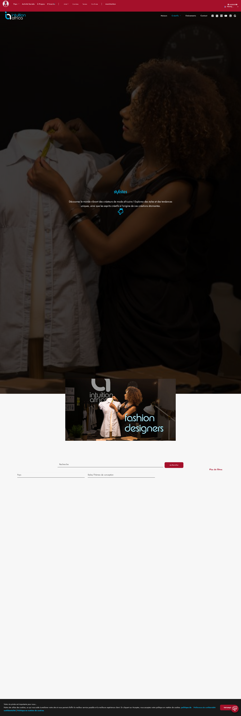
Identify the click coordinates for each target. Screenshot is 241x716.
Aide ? (66, 4)
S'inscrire (51, 4)
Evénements (191, 15)
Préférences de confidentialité (205, 707)
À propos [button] (41, 4)
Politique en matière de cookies (30, 710)
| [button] (58, 3)
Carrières (76, 4)
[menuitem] (16, 4)
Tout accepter (228, 707)
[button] (213, 16)
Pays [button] (15, 4)
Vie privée (94, 4)
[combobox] (50, 475)
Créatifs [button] (175, 15)
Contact (204, 15)
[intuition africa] (15, 16)
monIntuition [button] (110, 4)
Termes (85, 4)
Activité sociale (28, 4)
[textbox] (51, 475)
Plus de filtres (216, 469)
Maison (164, 15)
